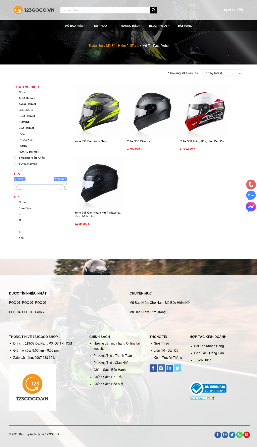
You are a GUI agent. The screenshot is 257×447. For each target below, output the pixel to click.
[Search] (153, 10)
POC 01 (14, 302)
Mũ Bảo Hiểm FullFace (122, 45)
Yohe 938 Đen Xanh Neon (91, 141)
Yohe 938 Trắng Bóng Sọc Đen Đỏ (202, 141)
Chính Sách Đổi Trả (108, 377)
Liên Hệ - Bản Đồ (166, 350)
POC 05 (41, 302)
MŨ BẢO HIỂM (74, 25)
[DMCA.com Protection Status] (202, 398)
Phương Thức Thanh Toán (113, 355)
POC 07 (28, 302)
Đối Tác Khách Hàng (209, 346)
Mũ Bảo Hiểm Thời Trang (148, 312)
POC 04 (14, 312)
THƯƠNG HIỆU (129, 25)
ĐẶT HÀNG (185, 25)
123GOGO (52, 434)
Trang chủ (96, 45)
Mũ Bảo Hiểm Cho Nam (146, 302)
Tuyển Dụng (202, 360)
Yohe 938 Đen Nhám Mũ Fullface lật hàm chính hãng (97, 214)
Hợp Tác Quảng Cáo (209, 353)
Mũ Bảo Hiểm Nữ (177, 302)
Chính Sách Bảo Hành (110, 369)
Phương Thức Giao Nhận (112, 362)
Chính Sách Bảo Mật (108, 384)
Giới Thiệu (161, 343)
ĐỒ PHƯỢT (101, 25)
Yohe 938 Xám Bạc (139, 141)
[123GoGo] (34, 10)
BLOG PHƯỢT (158, 25)
